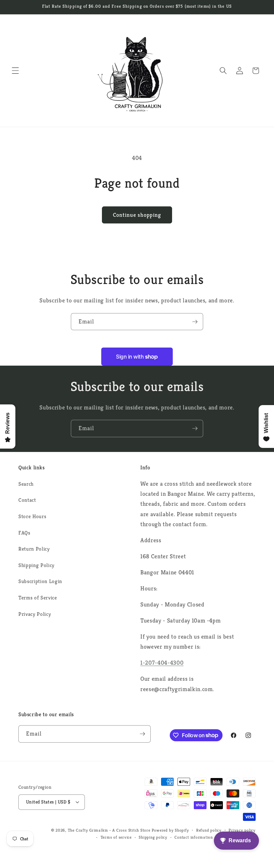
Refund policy (209, 830)
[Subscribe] (195, 321)
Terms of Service (37, 597)
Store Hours (32, 516)
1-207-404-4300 (161, 662)
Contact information (193, 837)
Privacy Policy (34, 614)
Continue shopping (137, 214)
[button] (15, 71)
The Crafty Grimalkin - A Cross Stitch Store (109, 830)
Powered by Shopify (170, 830)
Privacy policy (242, 830)
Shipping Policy (36, 565)
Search (26, 484)
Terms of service (116, 837)
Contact (27, 500)
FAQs (24, 533)
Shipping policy (153, 837)
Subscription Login (40, 581)
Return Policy (34, 549)
